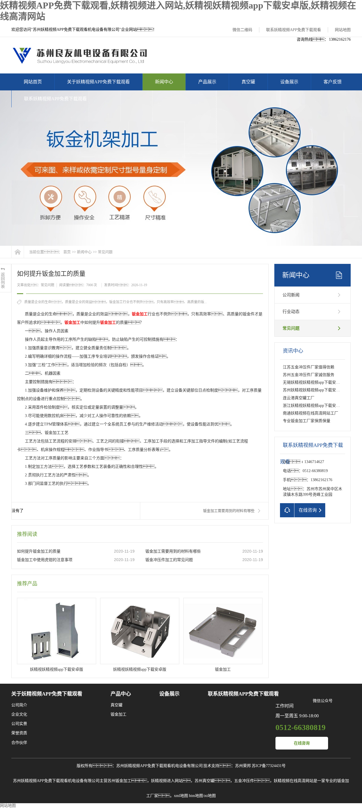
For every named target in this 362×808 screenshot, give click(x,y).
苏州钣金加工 (119, 781)
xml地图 (181, 796)
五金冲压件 (244, 781)
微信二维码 (242, 30)
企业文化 (19, 714)
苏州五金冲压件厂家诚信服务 (308, 375)
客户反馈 (333, 81)
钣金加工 (118, 714)
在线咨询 (302, 743)
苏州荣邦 (243, 766)
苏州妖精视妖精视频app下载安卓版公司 (317, 390)
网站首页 (33, 81)
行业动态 (291, 311)
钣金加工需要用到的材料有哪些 (229, 511)
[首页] (17, 252)
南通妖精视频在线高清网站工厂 (310, 413)
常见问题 (105, 252)
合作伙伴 (19, 742)
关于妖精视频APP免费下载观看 (98, 81)
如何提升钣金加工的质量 (39, 551)
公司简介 (19, 705)
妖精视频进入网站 (167, 781)
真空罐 (248, 81)
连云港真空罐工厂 (298, 398)
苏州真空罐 (204, 781)
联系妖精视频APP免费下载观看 (293, 30)
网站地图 (343, 30)
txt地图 (210, 796)
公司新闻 (291, 295)
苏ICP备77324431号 (269, 766)
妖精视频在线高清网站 (293, 781)
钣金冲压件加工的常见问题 (169, 560)
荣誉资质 (19, 733)
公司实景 (19, 724)
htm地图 (196, 796)
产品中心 (121, 694)
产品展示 (207, 81)
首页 (67, 252)
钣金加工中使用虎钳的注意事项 (44, 560)
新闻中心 (164, 81)
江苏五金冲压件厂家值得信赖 (308, 367)
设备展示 (289, 81)
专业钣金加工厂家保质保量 (306, 421)
